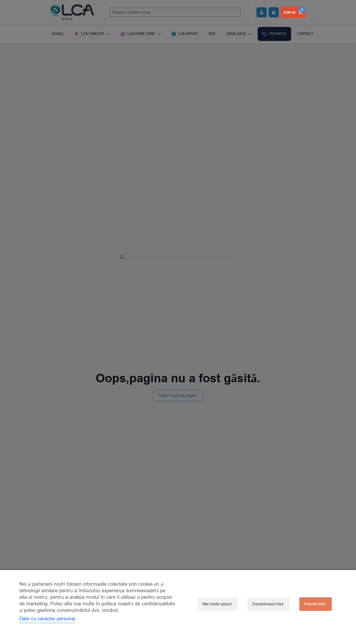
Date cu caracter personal (47, 618)
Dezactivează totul (268, 604)
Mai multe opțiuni (217, 604)
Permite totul (315, 604)
